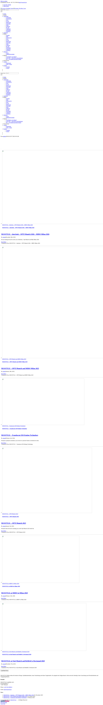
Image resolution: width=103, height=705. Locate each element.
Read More (3, 242)
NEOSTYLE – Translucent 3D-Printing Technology (14, 425)
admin (4, 136)
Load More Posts (4, 670)
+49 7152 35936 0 (8, 687)
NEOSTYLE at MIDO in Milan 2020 (10, 583)
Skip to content (4, 1)
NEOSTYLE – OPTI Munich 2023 (10, 513)
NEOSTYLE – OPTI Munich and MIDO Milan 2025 (14, 359)
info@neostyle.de (23, 2)
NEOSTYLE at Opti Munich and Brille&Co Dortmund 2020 (15, 651)
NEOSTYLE (13, 700)
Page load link (4, 702)
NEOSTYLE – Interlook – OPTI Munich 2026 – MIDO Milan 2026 (17, 224)
